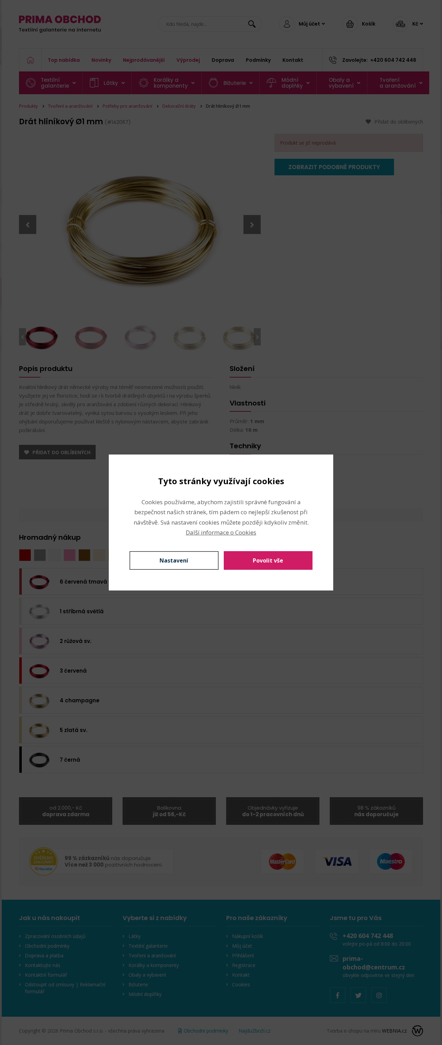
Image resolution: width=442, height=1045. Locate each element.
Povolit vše (268, 560)
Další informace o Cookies (221, 532)
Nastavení (174, 560)
